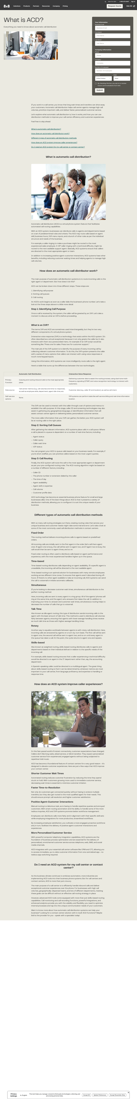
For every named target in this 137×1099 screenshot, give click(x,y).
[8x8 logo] (7, 6)
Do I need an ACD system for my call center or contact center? (58, 147)
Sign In (133, 1)
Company (98, 59)
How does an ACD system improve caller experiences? (54, 142)
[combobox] (103, 78)
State (115, 75)
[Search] (105, 1)
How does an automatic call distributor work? (50, 133)
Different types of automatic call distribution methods (54, 138)
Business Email (99, 24)
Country (97, 75)
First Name (98, 32)
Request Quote (115, 6)
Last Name (98, 40)
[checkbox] (96, 83)
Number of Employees (102, 67)
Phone (97, 52)
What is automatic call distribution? (46, 129)
